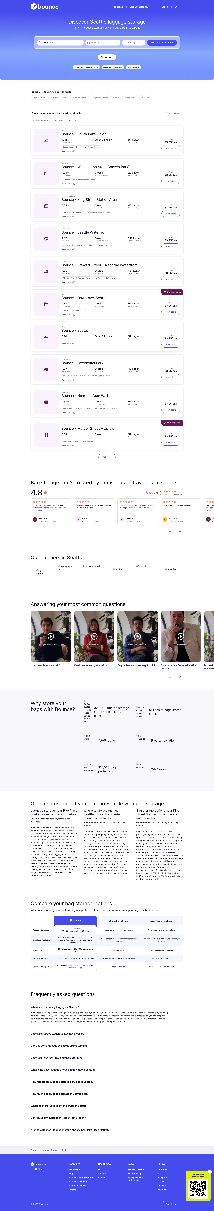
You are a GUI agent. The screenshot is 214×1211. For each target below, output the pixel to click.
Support (102, 1173)
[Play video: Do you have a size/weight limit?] (137, 636)
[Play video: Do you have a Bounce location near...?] (181, 636)
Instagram (162, 1177)
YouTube (162, 1189)
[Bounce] (45, 6)
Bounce (34, 1150)
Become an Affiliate (77, 1181)
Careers (72, 1189)
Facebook (162, 1169)
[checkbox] (39, 97)
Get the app (74, 1169)
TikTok (161, 1181)
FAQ (100, 1169)
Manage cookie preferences (135, 1178)
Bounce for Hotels (77, 1185)
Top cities (117, 7)
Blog (70, 1173)
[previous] (170, 531)
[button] (162, 43)
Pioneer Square (162, 849)
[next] (180, 531)
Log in (164, 7)
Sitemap (102, 1177)
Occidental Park (165, 855)
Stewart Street (66, 839)
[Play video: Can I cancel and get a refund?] (94, 636)
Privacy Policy (134, 1173)
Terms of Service (136, 1169)
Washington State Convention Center (101, 843)
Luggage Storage (50, 1150)
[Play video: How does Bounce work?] (51, 636)
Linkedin (162, 1185)
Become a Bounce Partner (81, 1177)
